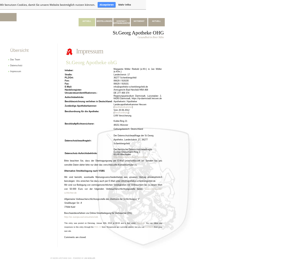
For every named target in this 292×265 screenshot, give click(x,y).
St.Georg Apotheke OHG (138, 32)
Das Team (15, 59)
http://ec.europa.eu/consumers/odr (81, 217)
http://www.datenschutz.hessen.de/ (131, 157)
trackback (149, 227)
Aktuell (86, 21)
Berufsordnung (121, 112)
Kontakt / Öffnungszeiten (121, 22)
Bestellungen (104, 21)
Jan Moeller (89, 258)
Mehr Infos (124, 5)
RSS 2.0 (97, 227)
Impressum (89, 51)
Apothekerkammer (123, 107)
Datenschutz (16, 65)
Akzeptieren (107, 4)
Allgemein (140, 223)
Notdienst (139, 21)
